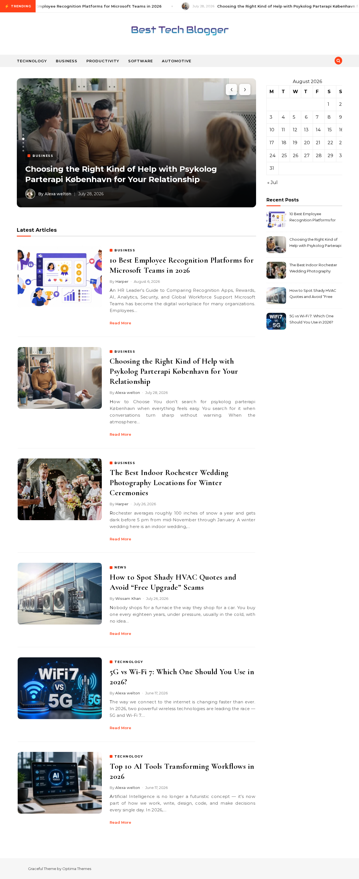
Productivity (102, 61)
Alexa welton (127, 392)
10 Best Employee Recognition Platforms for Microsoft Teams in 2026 (312, 218)
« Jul (272, 182)
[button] (23, 135)
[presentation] (231, 89)
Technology (32, 61)
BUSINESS (124, 250)
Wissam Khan (128, 598)
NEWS (120, 567)
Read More (120, 323)
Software (140, 61)
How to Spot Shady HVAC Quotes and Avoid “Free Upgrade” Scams (312, 294)
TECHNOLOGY (128, 662)
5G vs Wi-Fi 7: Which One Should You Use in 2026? (311, 319)
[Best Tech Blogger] (179, 31)
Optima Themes (76, 868)
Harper (121, 281)
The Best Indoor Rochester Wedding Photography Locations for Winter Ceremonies (169, 482)
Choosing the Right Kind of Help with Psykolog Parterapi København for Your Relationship (174, 371)
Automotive (176, 61)
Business (66, 61)
